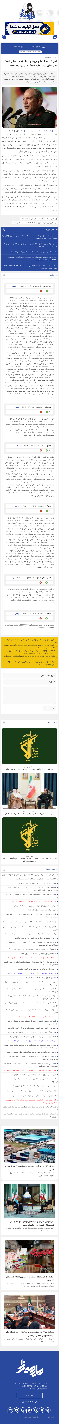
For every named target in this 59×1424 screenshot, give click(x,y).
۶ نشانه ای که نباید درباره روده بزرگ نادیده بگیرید (37, 969)
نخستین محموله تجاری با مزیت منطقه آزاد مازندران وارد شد (34, 901)
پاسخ (14, 286)
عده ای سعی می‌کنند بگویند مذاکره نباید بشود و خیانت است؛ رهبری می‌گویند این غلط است (31, 1046)
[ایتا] (22, 1410)
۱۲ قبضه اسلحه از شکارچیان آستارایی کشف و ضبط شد (36, 879)
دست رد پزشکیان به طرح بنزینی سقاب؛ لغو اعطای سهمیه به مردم (31, 1052)
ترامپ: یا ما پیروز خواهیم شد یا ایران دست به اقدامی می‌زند (33, 905)
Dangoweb (42, 1389)
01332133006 (29, 1402)
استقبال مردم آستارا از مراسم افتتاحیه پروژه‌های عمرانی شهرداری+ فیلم (28, 922)
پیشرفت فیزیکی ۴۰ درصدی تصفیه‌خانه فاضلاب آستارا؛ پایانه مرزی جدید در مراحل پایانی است (30, 1058)
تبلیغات (33, 1383)
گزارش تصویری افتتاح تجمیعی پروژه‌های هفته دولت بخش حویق (31, 1091)
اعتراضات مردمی (37, 218)
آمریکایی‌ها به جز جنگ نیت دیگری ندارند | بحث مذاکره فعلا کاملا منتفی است (30, 1108)
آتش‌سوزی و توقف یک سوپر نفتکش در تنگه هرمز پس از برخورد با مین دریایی (30, 928)
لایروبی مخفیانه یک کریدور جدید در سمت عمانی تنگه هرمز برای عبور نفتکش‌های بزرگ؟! (31, 1101)
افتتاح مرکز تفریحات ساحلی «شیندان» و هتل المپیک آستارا (34, 1095)
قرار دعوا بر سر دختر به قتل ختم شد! (42, 910)
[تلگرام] (41, 1410)
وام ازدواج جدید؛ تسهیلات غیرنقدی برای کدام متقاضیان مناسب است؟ (30, 934)
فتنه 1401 (31, 222)
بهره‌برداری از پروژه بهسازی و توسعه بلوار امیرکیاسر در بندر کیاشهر (31, 973)
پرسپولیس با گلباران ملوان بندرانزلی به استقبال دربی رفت (34, 1086)
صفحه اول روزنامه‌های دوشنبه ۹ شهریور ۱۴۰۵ (38, 953)
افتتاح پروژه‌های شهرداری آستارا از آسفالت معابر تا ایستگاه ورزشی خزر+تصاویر (32, 1022)
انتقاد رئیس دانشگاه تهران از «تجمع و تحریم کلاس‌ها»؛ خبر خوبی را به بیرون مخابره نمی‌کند (30, 267)
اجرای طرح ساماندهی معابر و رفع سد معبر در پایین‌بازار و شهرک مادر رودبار (31, 1004)
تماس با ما (17, 1383)
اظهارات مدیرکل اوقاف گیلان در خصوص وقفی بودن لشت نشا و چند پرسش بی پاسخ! (31, 915)
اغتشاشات (24, 218)
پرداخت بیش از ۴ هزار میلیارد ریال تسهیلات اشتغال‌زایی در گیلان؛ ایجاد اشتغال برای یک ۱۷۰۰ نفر (31, 963)
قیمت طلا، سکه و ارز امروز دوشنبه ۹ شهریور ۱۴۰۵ (37, 883)
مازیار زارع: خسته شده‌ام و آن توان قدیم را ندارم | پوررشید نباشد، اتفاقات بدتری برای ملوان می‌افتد (30, 1065)
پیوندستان (42, 1383)
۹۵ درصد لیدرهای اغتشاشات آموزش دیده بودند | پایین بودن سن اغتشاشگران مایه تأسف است (32, 258)
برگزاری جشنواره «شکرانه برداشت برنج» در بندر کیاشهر (35, 938)
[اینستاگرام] (47, 1410)
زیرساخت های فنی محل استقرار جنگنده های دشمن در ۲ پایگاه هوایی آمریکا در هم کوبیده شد (31, 944)
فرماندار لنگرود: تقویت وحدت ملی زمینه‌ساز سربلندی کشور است (32, 1041)
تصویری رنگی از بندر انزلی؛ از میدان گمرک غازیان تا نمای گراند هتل (31, 1028)
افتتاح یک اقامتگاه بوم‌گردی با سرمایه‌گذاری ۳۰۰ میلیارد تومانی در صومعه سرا (32, 990)
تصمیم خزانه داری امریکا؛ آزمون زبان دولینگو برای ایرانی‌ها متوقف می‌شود (32, 1080)
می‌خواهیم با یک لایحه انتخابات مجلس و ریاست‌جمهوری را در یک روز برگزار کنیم (31, 983)
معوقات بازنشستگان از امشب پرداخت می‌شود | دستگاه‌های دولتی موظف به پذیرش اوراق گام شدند (32, 889)
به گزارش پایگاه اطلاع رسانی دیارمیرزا (40, 131)
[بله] (16, 1410)
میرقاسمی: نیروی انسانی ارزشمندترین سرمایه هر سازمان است (33, 1074)
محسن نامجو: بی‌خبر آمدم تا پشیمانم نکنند (40, 977)
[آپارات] (10, 1410)
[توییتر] (29, 1410)
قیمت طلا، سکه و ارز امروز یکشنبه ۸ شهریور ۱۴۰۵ (37, 1017)
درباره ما (26, 1383)
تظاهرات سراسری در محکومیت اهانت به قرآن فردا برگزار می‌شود (32, 252)
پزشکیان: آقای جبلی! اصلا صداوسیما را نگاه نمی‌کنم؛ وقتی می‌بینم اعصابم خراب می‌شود (32, 997)
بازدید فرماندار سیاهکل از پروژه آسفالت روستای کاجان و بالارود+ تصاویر (29, 874)
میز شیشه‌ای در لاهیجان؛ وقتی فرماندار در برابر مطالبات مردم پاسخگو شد (28, 1070)
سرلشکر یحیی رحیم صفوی (47, 222)
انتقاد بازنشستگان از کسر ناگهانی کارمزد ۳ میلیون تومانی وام (33, 1036)
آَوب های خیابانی (51, 218)
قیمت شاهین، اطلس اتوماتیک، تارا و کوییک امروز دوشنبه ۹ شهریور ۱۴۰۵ (31, 896)
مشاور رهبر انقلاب (19, 222)
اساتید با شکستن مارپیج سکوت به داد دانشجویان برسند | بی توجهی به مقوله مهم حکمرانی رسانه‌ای (29, 237)
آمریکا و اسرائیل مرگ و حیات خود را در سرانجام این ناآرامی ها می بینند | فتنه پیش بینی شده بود (30, 245)
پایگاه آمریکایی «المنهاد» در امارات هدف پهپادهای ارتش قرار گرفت (31, 949)
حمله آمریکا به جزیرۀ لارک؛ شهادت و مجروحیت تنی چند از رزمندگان (31, 958)
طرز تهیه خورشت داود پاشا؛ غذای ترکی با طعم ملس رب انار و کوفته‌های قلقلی (30, 1011)
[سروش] (35, 1410)
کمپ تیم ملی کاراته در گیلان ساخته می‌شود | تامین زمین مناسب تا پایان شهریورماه (30, 1115)
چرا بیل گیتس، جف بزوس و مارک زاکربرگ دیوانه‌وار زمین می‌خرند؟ (31, 1032)
